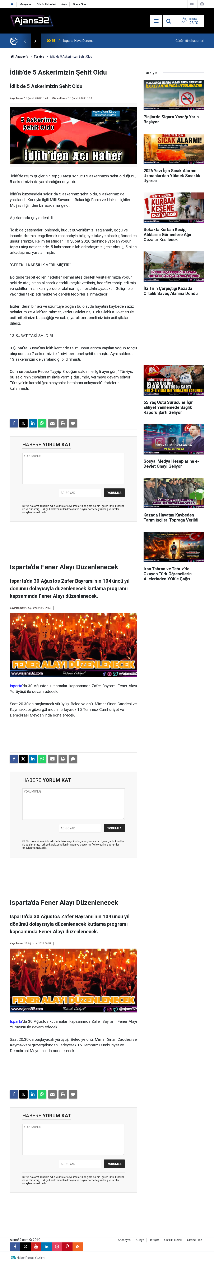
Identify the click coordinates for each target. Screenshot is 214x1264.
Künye (140, 1240)
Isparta (16, 685)
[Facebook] (14, 423)
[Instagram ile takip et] (57, 1246)
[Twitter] (23, 423)
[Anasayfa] (12, 4)
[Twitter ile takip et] (25, 1246)
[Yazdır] (63, 423)
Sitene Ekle (79, 4)
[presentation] (25, 40)
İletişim (154, 1240)
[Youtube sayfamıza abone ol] (36, 1246)
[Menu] (156, 21)
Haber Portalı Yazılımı (31, 1257)
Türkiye (39, 56)
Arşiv (64, 4)
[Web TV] (192, 4)
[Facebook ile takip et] (15, 1246)
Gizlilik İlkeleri (173, 1240)
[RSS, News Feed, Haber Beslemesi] (78, 1246)
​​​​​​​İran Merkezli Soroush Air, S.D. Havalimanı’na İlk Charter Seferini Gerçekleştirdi (109, 40)
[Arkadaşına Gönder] (52, 423)
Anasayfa (21, 56)
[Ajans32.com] (32, 21)
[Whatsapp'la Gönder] (42, 423)
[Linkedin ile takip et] (46, 1246)
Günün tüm (190, 41)
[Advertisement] (79, 543)
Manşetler (26, 4)
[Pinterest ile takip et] (67, 1246)
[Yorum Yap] (73, 423)
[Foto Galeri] (202, 4)
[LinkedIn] (33, 423)
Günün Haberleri (46, 4)
